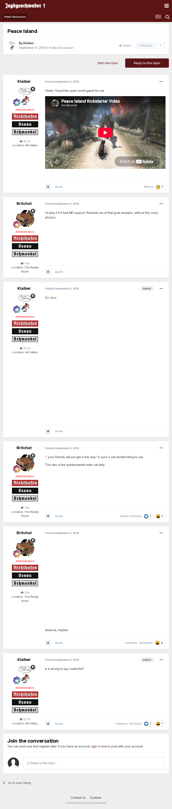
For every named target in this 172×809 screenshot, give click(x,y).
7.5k (26, 263)
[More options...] (161, 81)
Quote (59, 186)
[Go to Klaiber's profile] (12, 45)
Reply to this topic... (43, 763)
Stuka (138, 516)
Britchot (149, 186)
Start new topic (108, 63)
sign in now (99, 746)
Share (126, 45)
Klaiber (28, 43)
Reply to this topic (147, 63)
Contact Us (78, 797)
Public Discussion (61, 47)
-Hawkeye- (131, 642)
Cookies (95, 797)
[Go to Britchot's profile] (25, 218)
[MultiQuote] (48, 187)
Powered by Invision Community (86, 802)
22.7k (26, 141)
